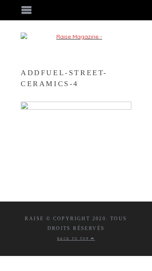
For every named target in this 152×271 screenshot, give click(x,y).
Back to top (74, 239)
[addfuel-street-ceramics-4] (76, 107)
